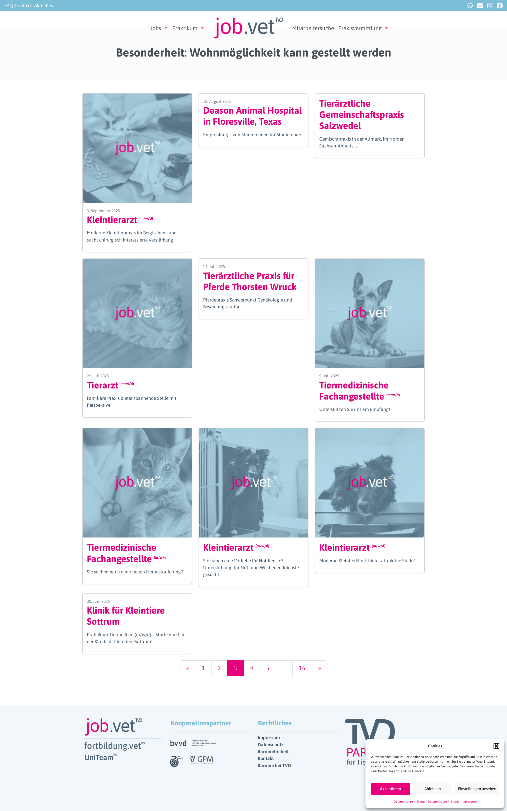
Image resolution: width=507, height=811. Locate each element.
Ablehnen (432, 788)
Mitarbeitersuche (313, 28)
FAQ (8, 5)
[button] (496, 746)
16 (302, 668)
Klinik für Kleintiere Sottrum (126, 616)
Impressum (469, 801)
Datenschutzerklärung (409, 801)
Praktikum (185, 28)
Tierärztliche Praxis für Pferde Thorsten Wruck (250, 281)
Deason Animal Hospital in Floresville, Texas (252, 116)
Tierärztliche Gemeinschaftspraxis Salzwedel (361, 114)
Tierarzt (110, 385)
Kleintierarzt (120, 219)
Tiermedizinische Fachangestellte (359, 390)
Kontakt (23, 5)
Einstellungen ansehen (477, 788)
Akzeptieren (390, 788)
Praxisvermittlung (360, 28)
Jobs (155, 28)
